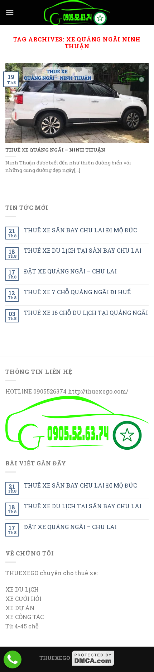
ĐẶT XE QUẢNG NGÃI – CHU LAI (70, 271)
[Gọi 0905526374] (12, 659)
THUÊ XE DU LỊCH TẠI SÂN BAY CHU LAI (82, 250)
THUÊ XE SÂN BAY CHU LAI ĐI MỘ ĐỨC (80, 230)
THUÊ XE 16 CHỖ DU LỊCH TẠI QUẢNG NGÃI (86, 312)
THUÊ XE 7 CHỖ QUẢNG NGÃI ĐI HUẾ (77, 291)
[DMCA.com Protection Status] (93, 657)
